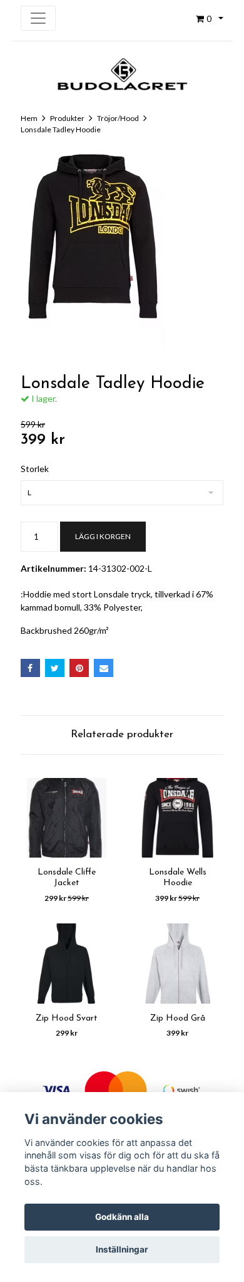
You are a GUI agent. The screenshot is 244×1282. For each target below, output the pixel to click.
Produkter (67, 118)
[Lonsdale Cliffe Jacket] (67, 818)
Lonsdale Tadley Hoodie (61, 129)
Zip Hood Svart (67, 1018)
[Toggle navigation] (38, 18)
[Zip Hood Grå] (177, 963)
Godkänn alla (122, 1217)
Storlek (35, 468)
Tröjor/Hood (118, 118)
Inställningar (122, 1249)
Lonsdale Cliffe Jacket (67, 878)
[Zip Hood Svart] (67, 963)
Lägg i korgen (103, 536)
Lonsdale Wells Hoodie (177, 878)
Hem (29, 118)
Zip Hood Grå (177, 1018)
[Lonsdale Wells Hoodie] (177, 818)
